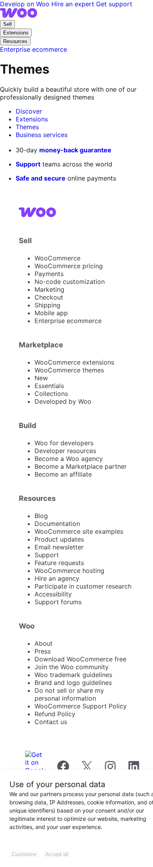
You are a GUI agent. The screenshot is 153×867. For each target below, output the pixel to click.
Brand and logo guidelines (73, 682)
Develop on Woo (25, 4)
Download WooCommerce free (80, 659)
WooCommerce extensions (74, 362)
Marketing (49, 289)
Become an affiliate (63, 474)
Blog (41, 516)
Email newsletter (59, 547)
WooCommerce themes (69, 370)
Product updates (59, 539)
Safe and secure (41, 178)
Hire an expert (73, 4)
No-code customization (70, 281)
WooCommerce (57, 258)
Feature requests (59, 563)
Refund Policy (55, 714)
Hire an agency (57, 578)
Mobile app (51, 313)
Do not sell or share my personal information (69, 694)
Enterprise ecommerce (68, 321)
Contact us (51, 722)
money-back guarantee (75, 150)
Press (43, 651)
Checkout (49, 297)
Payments (49, 274)
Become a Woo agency (69, 458)
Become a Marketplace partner (81, 466)
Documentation (57, 523)
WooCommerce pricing (69, 266)
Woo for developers (64, 443)
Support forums (58, 602)
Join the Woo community (72, 667)
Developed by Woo (63, 401)
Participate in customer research (83, 586)
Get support (114, 4)
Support (28, 164)
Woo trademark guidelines (73, 675)
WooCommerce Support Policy (81, 706)
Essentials (49, 386)
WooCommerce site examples (79, 531)
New (41, 378)
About (44, 643)
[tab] (29, 111)
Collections (51, 393)
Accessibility (53, 594)
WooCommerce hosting (69, 570)
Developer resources (65, 451)
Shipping (47, 305)
